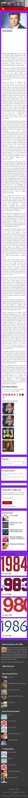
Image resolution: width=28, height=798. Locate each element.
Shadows (16, 115)
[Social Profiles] (9, 789)
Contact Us (16, 477)
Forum (4, 477)
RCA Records (13, 141)
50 (20, 78)
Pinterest (4, 473)
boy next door (17, 374)
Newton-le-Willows (9, 84)
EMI (19, 235)
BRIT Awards (18, 189)
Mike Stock (10, 144)
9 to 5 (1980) (14, 515)
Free (24, 377)
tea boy (14, 152)
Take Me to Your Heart (19, 330)
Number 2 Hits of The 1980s (15, 696)
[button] (4, 395)
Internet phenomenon (10, 69)
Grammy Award (8, 273)
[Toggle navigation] (3, 9)
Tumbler (15, 473)
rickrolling (5, 74)
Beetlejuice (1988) (12, 740)
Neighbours (7, 264)
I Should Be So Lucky (12, 266)
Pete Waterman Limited (10, 139)
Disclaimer (13, 669)
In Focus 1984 (6, 573)
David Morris (13, 105)
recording (7, 149)
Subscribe (7, 502)
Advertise (9, 477)
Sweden (7, 207)
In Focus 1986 (6, 636)
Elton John (16, 380)
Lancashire (20, 84)
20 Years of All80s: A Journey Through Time (17, 537)
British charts (14, 176)
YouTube (5, 475)
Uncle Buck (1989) (12, 777)
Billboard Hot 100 (10, 289)
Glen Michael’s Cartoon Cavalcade (17, 683)
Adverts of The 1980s (13, 690)
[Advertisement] (14, 43)
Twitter (20, 473)
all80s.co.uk (7, 2)
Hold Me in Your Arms (18, 335)
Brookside (10, 677)
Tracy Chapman (10, 274)
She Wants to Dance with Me (17, 325)
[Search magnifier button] (24, 463)
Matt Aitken (17, 144)
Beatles (9, 115)
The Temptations (12, 345)
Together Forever (7, 261)
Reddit (10, 473)
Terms (4, 478)
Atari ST (10, 714)
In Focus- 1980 (7, 615)
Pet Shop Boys (15, 237)
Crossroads (11, 702)
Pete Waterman (18, 136)
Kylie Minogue (21, 264)
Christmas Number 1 (9, 235)
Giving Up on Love (17, 343)
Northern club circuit (11, 112)
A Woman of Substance (17, 544)
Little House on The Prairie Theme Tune (16, 530)
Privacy (23, 477)
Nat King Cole (13, 230)
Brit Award (21, 60)
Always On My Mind (9, 245)
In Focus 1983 (6, 594)
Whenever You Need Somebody (12, 389)
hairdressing (7, 132)
